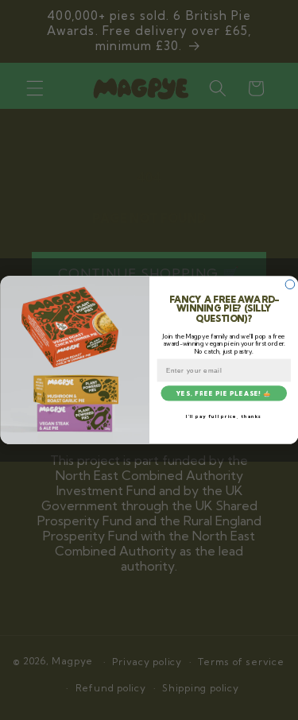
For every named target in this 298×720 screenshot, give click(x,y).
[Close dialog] (290, 284)
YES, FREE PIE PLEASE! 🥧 (223, 393)
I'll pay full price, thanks (223, 416)
